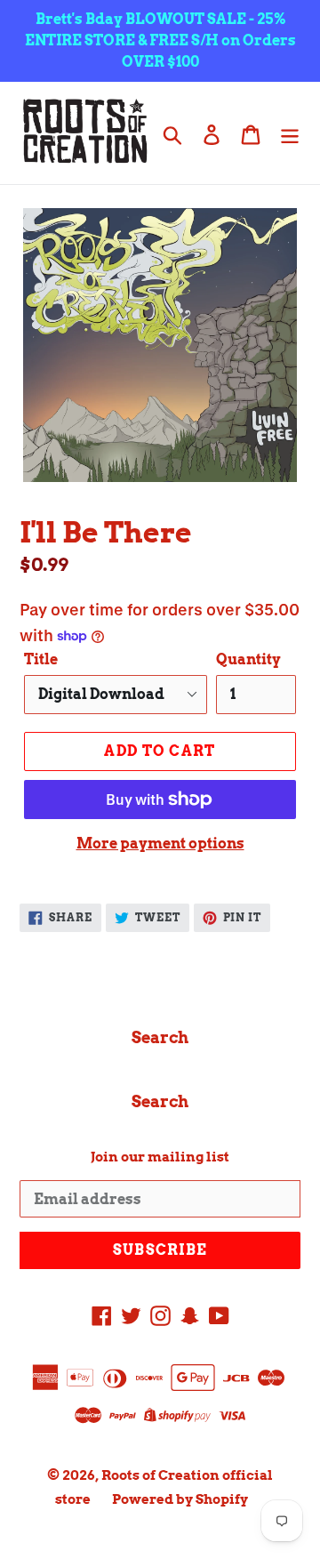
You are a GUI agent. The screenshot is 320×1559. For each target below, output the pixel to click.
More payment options (160, 843)
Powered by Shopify (180, 1499)
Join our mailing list (160, 1157)
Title (41, 659)
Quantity (248, 659)
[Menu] (289, 133)
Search (160, 1037)
